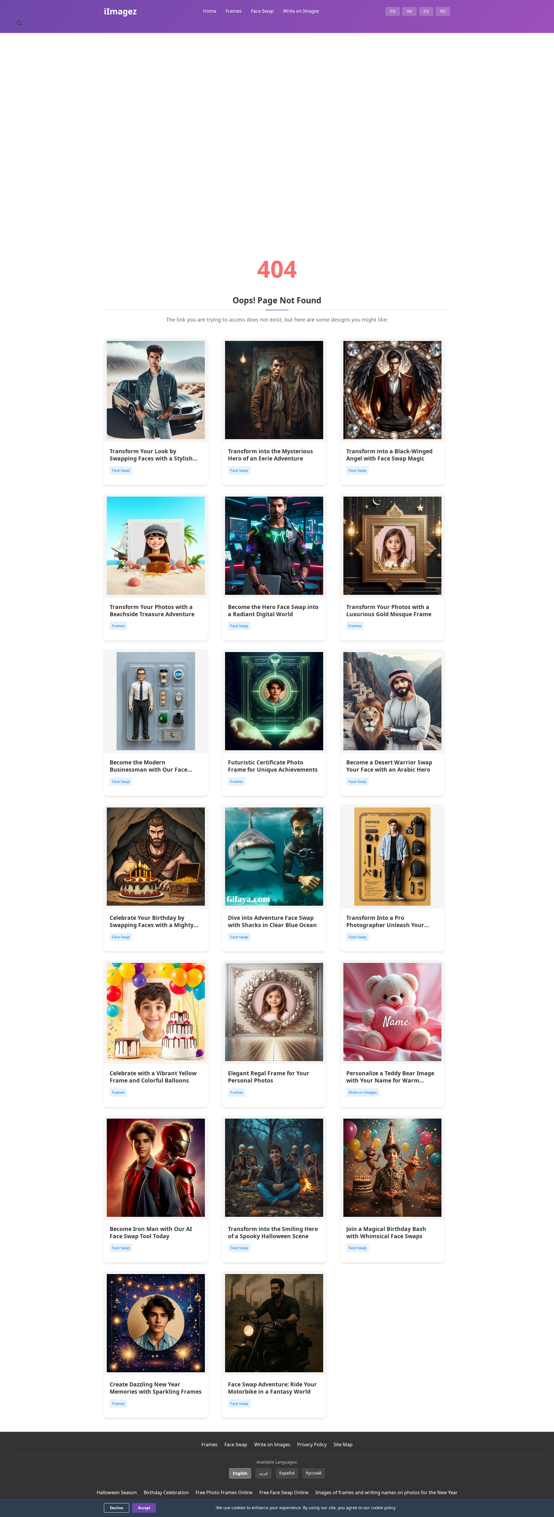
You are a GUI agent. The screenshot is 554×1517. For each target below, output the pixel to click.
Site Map (343, 1444)
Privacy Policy (312, 1444)
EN (392, 11)
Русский (313, 1473)
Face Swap (262, 11)
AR (409, 11)
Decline (116, 1508)
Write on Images (301, 11)
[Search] (19, 23)
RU (443, 11)
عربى (263, 1473)
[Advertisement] (277, 129)
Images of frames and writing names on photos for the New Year (386, 1492)
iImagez (120, 11)
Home (209, 11)
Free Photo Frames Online (224, 1492)
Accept (144, 1508)
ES (426, 11)
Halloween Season (117, 1492)
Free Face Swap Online (283, 1492)
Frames (234, 11)
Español (287, 1473)
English (240, 1473)
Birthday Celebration (166, 1492)
